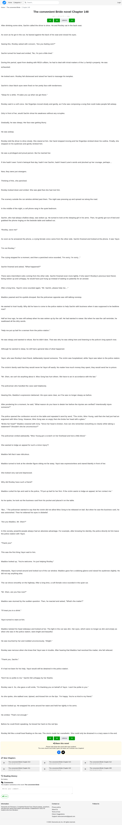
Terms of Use (56, 812)
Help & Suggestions (58, 814)
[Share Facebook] (59, 752)
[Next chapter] (72, 20)
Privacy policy (56, 807)
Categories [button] (16, 2)
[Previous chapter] (50, 20)
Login (119, 2)
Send (5, 796)
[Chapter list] (57, 20)
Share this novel (62, 743)
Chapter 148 (26, 7)
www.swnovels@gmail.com (66, 816)
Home (10, 2)
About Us (55, 809)
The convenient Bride (13, 7)
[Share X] (63, 752)
